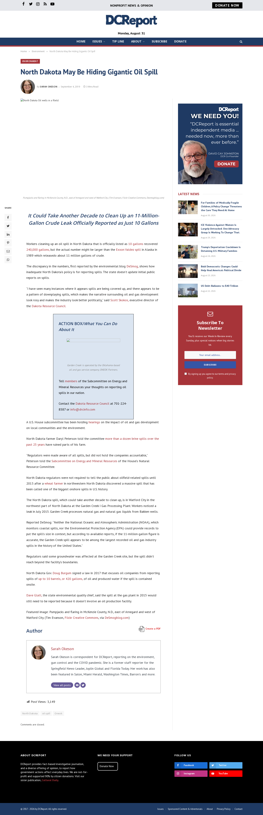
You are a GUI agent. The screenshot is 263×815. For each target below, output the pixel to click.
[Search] (240, 41)
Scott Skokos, (119, 300)
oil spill (46, 713)
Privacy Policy (223, 809)
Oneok (58, 713)
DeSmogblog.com (117, 618)
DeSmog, (132, 266)
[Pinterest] (8, 242)
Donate (180, 41)
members (71, 381)
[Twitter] (8, 225)
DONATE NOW (227, 5)
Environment (30, 61)
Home (81, 41)
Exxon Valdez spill (128, 249)
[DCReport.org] (131, 20)
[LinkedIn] (8, 234)
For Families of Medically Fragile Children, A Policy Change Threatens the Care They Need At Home (221, 206)
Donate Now (107, 766)
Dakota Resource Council (92, 403)
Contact (238, 809)
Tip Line (118, 41)
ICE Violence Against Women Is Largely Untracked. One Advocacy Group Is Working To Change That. (220, 228)
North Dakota (30, 713)
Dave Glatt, (34, 595)
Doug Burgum (62, 573)
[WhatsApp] (8, 259)
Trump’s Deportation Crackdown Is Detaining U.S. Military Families (221, 249)
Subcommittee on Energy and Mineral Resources (84, 461)
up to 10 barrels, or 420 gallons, (60, 579)
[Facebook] (8, 217)
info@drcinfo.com (82, 409)
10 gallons (135, 244)
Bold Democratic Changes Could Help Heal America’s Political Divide (221, 268)
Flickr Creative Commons (81, 618)
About (136, 41)
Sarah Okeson (48, 86)
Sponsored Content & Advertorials (185, 809)
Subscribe (159, 41)
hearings (94, 422)
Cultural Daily (50, 780)
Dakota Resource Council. (49, 306)
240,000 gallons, (38, 249)
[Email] (8, 251)
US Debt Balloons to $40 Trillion (219, 285)
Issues (97, 41)
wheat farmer (54, 483)
